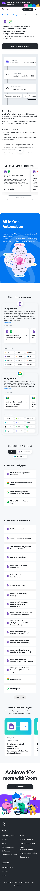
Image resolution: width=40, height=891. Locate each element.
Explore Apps (7, 867)
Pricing (4, 871)
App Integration (8, 835)
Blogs (4, 875)
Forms (4, 839)
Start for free (20, 786)
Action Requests (26, 839)
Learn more (10, 4)
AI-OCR (5, 843)
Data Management (27, 843)
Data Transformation (26, 848)
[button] (36, 9)
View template (9, 189)
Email (22, 835)
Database (6, 851)
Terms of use (9, 882)
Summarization (8, 847)
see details (7, 322)
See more (20, 697)
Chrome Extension (9, 855)
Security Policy (29, 882)
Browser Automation (28, 853)
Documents (24, 857)
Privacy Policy (19, 882)
